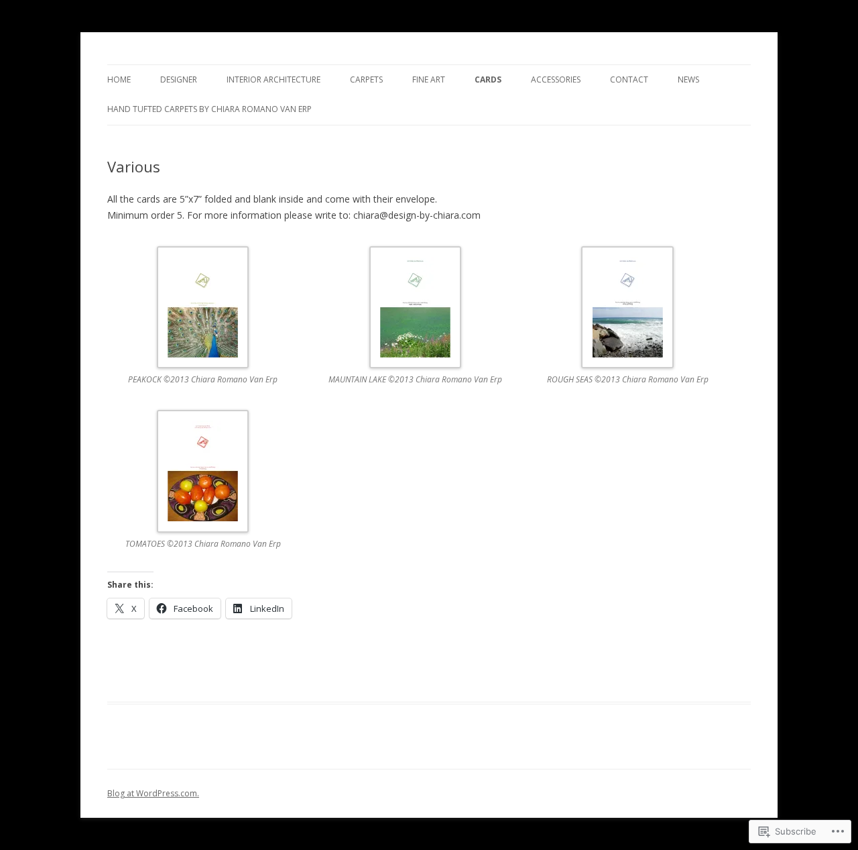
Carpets (366, 79)
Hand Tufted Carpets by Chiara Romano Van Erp (209, 109)
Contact (629, 79)
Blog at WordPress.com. (153, 793)
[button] (213, 324)
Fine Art (428, 79)
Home (119, 79)
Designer (178, 79)
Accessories (555, 79)
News (688, 79)
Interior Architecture (273, 79)
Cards (488, 79)
